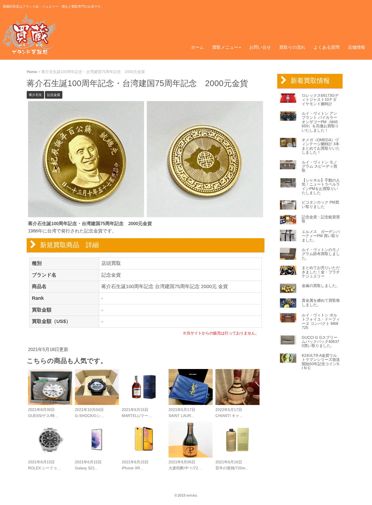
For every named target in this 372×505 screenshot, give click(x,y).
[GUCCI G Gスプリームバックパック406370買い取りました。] (288, 340)
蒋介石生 (35, 95)
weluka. (192, 495)
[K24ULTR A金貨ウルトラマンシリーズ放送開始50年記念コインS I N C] (288, 358)
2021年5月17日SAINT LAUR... (182, 413)
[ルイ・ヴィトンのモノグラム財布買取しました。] (288, 254)
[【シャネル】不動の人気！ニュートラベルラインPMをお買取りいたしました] (288, 183)
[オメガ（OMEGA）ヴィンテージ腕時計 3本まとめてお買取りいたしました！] (288, 142)
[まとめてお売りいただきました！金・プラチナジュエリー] (288, 270)
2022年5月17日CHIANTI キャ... (229, 413)
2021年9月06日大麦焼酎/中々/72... (185, 465)
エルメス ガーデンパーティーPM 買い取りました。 (321, 235)
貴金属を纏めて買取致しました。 (321, 302)
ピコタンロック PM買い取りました (320, 204)
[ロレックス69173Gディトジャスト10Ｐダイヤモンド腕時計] (288, 98)
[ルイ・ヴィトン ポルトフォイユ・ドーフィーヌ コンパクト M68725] (288, 317)
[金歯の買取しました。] (288, 288)
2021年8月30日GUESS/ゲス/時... (43, 413)
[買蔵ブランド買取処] (31, 34)
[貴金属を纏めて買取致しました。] (288, 303)
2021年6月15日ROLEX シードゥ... (44, 465)
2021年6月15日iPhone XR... (135, 465)
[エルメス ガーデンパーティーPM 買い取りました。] (288, 235)
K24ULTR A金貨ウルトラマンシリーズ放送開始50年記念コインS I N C (321, 361)
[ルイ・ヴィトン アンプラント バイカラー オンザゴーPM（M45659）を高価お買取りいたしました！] (288, 116)
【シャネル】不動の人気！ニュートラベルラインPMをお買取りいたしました (321, 186)
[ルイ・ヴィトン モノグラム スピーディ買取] (288, 165)
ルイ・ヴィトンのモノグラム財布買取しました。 (321, 253)
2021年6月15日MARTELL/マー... (136, 413)
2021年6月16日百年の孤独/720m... (232, 465)
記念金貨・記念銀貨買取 (321, 219)
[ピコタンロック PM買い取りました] (288, 205)
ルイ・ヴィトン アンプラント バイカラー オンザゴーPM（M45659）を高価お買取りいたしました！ (320, 121)
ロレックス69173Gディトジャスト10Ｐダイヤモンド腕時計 (320, 99)
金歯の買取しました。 (321, 285)
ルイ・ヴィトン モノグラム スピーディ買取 (319, 166)
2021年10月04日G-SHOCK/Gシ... (89, 413)
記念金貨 (53, 95)
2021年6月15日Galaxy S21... (88, 465)
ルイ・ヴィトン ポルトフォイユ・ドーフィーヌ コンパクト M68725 (321, 321)
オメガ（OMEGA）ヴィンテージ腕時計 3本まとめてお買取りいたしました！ (321, 146)
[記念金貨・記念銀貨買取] (288, 219)
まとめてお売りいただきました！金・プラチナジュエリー (321, 271)
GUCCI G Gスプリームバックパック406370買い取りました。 (320, 341)
